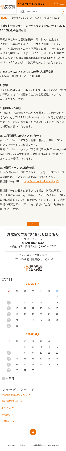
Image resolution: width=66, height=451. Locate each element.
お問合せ (6, 421)
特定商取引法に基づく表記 (14, 394)
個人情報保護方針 (10, 401)
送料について (8, 408)
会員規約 (6, 414)
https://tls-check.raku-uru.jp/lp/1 (41, 181)
